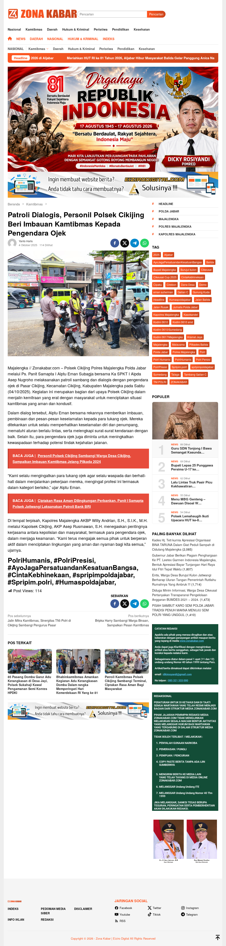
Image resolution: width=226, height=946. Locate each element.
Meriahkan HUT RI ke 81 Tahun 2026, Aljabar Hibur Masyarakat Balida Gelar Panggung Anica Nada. (91, 58)
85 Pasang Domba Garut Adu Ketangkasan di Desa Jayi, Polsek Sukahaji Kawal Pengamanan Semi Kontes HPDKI (29, 685)
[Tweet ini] (124, 243)
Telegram (192, 914)
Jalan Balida (202, 299)
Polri (202, 352)
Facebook (126, 908)
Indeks (13, 909)
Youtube (125, 914)
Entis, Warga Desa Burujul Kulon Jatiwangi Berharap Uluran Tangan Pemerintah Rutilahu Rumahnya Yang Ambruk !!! (184, 579)
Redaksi (47, 919)
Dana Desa (188, 284)
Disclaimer (83, 909)
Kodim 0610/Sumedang (167, 329)
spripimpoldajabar (202, 367)
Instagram (192, 908)
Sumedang (160, 374)
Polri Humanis (161, 359)
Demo (203, 284)
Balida (210, 262)
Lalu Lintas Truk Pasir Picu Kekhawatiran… (191, 484)
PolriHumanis (183, 359)
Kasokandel (191, 314)
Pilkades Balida (198, 344)
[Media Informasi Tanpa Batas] (42, 13)
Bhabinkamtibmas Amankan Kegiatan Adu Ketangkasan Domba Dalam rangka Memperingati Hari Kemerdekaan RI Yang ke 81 (77, 685)
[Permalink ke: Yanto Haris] (12, 242)
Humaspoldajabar (180, 299)
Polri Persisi (203, 359)
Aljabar (168, 254)
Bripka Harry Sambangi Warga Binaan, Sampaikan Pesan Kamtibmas (122, 620)
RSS (123, 921)
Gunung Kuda (201, 292)
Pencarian (156, 14)
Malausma (178, 344)
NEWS (174, 444)
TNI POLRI (159, 382)
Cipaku (157, 284)
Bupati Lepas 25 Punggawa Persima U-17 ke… (192, 467)
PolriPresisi (160, 367)
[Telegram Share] (134, 243)
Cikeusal (206, 269)
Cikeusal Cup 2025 (165, 277)
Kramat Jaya (194, 337)
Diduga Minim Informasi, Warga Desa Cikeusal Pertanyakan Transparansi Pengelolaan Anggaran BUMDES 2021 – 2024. (184, 595)
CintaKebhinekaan (192, 277)
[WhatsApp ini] (144, 243)
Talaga (175, 374)
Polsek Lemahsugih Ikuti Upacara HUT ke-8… (190, 518)
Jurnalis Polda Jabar (185, 307)
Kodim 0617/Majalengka (168, 337)
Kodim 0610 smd (183, 322)
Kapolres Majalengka (177, 234)
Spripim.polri (179, 367)
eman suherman (163, 292)
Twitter (157, 908)
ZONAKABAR (179, 382)
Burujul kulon (188, 269)
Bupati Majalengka (164, 269)
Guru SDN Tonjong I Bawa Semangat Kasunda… (191, 450)
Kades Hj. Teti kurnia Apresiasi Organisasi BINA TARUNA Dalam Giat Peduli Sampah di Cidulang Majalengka (183, 544)
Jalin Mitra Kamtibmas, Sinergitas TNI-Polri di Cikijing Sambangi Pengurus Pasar (39, 620)
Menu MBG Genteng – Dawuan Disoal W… (188, 501)
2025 (156, 254)
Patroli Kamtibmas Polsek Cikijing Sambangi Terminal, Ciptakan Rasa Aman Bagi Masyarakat (126, 683)
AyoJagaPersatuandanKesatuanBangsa (177, 262)
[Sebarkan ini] (114, 243)
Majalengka (169, 219)
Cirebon (171, 284)
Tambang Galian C (195, 374)
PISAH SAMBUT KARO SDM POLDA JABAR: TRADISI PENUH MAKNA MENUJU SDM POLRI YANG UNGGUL (183, 610)
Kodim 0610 (160, 322)
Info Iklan (16, 919)
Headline (166, 204)
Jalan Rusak (160, 307)
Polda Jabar (169, 211)
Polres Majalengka (175, 226)
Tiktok (157, 914)
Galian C (183, 292)
